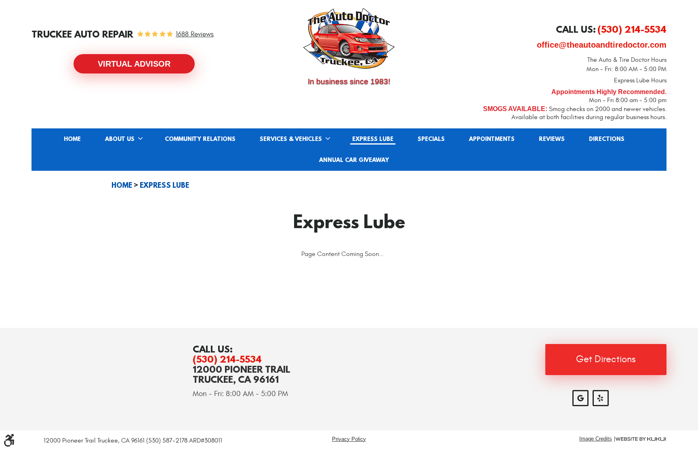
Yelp (601, 398)
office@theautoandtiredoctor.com (601, 44)
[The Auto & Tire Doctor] (349, 38)
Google (580, 398)
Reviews (552, 139)
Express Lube (372, 139)
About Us (120, 139)
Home (72, 139)
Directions (606, 139)
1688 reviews (195, 34)
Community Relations (200, 139)
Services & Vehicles (291, 139)
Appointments (492, 139)
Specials (431, 139)
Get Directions (606, 359)
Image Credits (595, 439)
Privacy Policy (349, 439)
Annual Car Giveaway (354, 160)
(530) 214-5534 (227, 359)
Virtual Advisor (134, 63)
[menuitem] (72, 138)
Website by (640, 439)
